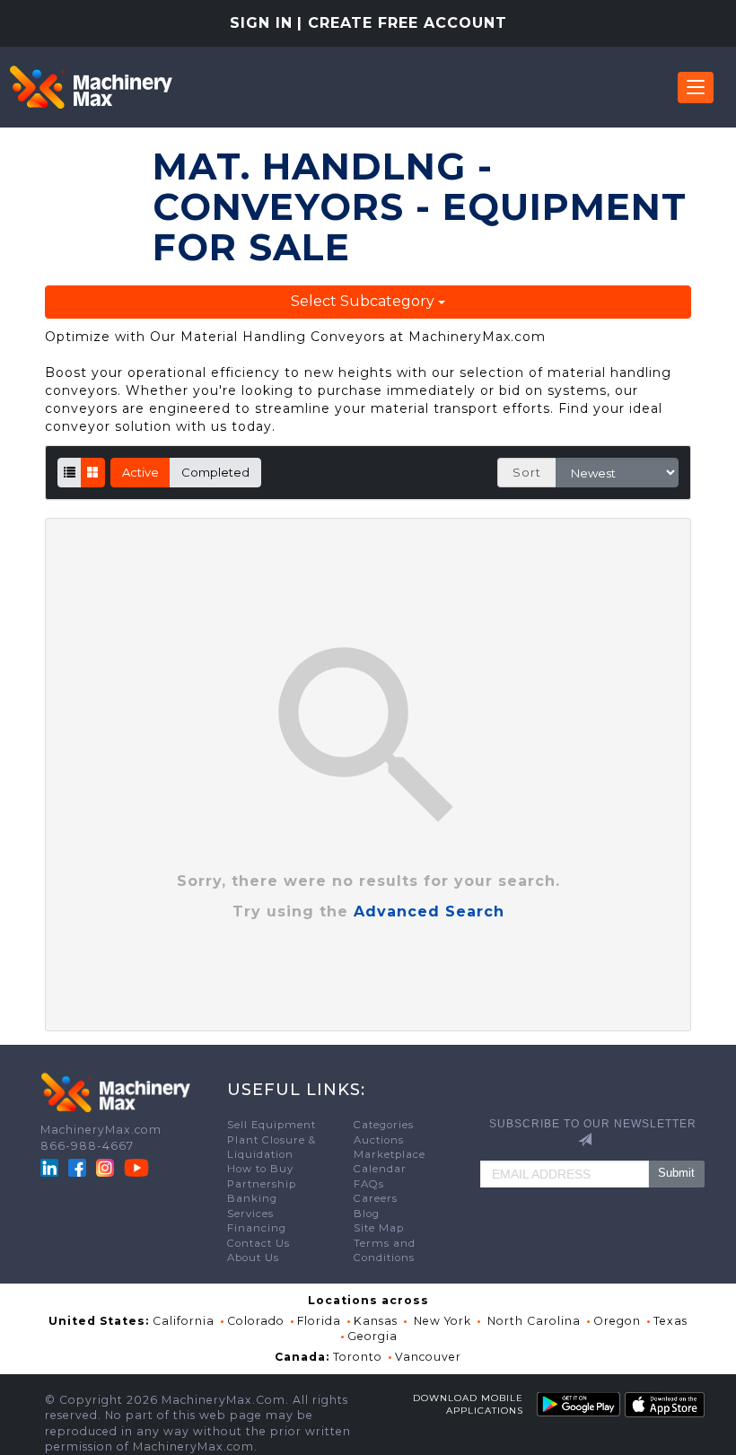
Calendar (380, 1168)
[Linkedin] (51, 1166)
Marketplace (389, 1154)
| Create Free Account (402, 22)
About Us (253, 1257)
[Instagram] (107, 1166)
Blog (367, 1213)
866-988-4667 (87, 1146)
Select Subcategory (364, 301)
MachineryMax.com (101, 1129)
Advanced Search (429, 911)
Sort (527, 472)
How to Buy (260, 1168)
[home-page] (90, 87)
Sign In (261, 22)
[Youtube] (136, 1166)
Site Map (379, 1228)
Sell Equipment (271, 1124)
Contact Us (258, 1243)
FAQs (369, 1184)
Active (140, 472)
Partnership (261, 1184)
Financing (256, 1228)
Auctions (379, 1140)
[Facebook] (77, 1166)
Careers (376, 1198)
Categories (384, 1124)
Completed (215, 472)
